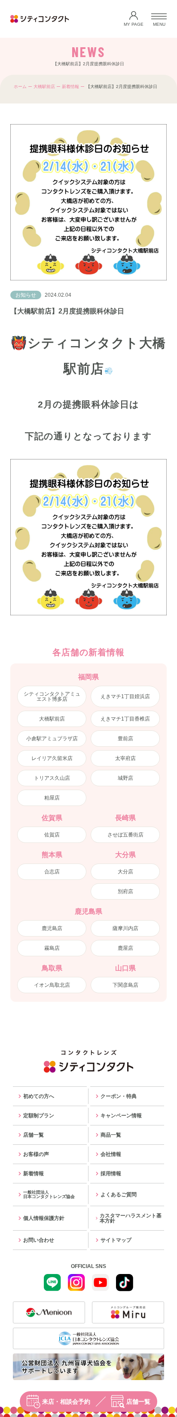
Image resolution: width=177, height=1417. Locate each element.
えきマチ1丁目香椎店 (125, 719)
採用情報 (111, 1174)
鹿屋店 (125, 948)
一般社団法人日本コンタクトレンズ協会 (49, 1194)
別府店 (125, 891)
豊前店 (125, 739)
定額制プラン (38, 1116)
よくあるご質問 (119, 1195)
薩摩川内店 (125, 928)
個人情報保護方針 (43, 1218)
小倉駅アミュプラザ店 (52, 739)
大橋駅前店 (44, 86)
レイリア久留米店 (52, 758)
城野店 (125, 778)
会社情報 (111, 1154)
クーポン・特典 (119, 1096)
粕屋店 (52, 798)
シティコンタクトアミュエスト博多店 (52, 696)
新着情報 (70, 86)
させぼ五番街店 (125, 835)
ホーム (20, 86)
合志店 (52, 872)
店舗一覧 (138, 1401)
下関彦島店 (125, 985)
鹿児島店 (52, 928)
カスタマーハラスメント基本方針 (131, 1218)
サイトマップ (116, 1240)
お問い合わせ (38, 1240)
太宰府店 (125, 758)
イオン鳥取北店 (52, 985)
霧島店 (52, 948)
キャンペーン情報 (121, 1116)
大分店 (125, 872)
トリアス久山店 (52, 778)
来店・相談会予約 (66, 1401)
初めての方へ (38, 1096)
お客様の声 (36, 1154)
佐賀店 (52, 835)
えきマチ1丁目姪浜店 (125, 696)
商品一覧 (111, 1135)
